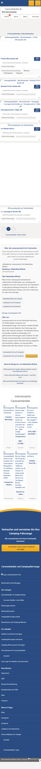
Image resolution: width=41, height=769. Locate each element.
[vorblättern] (35, 46)
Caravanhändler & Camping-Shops (13, 595)
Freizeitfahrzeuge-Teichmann (9, 418)
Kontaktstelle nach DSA (9, 690)
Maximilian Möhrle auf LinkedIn (12, 299)
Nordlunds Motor (7, 129)
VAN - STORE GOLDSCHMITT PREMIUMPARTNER (20, 442)
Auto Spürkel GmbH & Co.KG (32, 433)
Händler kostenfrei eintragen (11, 634)
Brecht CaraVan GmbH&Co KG (20, 493)
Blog (3, 712)
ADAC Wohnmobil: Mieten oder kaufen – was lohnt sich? (20, 376)
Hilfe (3, 695)
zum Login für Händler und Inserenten (14, 661)
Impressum (5, 673)
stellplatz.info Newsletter (10, 729)
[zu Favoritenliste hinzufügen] (2, 39)
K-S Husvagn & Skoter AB (11, 212)
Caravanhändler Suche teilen (15, 235)
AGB (2, 679)
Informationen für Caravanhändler (13, 650)
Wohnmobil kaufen (7, 611)
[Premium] (36, 398)
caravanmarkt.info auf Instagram (13, 352)
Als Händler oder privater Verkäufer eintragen (21, 548)
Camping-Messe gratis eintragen (13, 645)
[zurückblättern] (5, 46)
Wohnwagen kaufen (8, 606)
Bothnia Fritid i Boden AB (10, 86)
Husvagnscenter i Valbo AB (11, 110)
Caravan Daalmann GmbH (8, 483)
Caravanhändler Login (11, 750)
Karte (16, 17)
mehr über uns (32, 356)
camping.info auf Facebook (11, 306)
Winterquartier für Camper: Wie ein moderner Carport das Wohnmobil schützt (20, 370)
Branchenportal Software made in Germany (14, 759)
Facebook (4, 723)
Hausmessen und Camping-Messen (13, 622)
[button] (3, 229)
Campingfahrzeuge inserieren (11, 639)
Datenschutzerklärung (9, 684)
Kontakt (6, 656)
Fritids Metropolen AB (9, 59)
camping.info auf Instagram (11, 302)
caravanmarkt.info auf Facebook (13, 356)
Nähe (25, 17)
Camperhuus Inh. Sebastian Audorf (32, 462)
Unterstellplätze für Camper (11, 734)
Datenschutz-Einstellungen (10, 583)
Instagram (5, 718)
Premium (4, 701)
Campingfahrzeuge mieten (10, 617)
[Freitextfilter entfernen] (31, 3)
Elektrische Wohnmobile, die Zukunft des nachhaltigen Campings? (20, 382)
